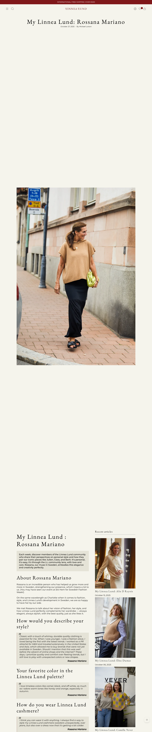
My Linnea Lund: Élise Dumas (113, 660)
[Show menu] (7, 8)
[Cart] (144, 8)
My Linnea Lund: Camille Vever (114, 730)
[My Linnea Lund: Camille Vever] (115, 697)
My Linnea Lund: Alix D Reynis (114, 591)
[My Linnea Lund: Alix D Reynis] (115, 563)
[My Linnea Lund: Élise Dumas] (115, 627)
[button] (140, 9)
